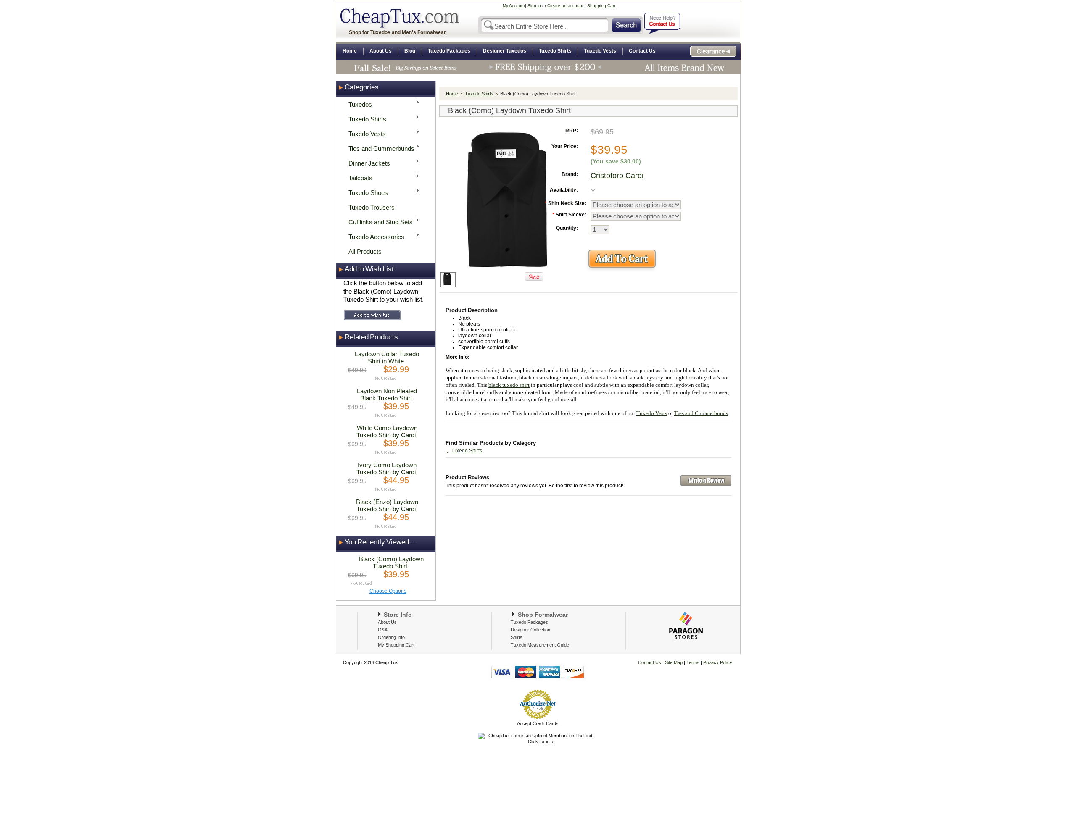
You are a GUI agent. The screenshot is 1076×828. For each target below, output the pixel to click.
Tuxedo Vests (364, 133)
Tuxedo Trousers (371, 207)
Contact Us (649, 662)
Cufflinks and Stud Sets (378, 222)
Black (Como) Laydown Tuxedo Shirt (391, 562)
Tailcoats (357, 177)
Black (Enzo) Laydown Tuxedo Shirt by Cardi (387, 505)
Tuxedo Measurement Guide (540, 644)
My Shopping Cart (396, 644)
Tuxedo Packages (529, 622)
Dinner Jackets (366, 163)
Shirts (516, 637)
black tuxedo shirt (509, 385)
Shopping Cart (601, 5)
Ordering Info (391, 637)
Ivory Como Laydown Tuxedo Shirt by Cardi (386, 468)
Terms (693, 662)
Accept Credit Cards (538, 723)
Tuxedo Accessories (373, 236)
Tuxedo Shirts (364, 119)
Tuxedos (357, 104)
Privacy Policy (717, 662)
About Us (387, 622)
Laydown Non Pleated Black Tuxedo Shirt (387, 394)
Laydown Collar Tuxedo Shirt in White (387, 357)
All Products (365, 251)
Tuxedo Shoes (365, 192)
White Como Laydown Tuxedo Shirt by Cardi (386, 431)
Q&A (383, 629)
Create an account (565, 5)
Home (452, 93)
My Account (514, 5)
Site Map (674, 662)
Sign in (534, 5)
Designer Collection (530, 629)
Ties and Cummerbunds (378, 148)
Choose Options (387, 591)
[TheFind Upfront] (537, 741)
